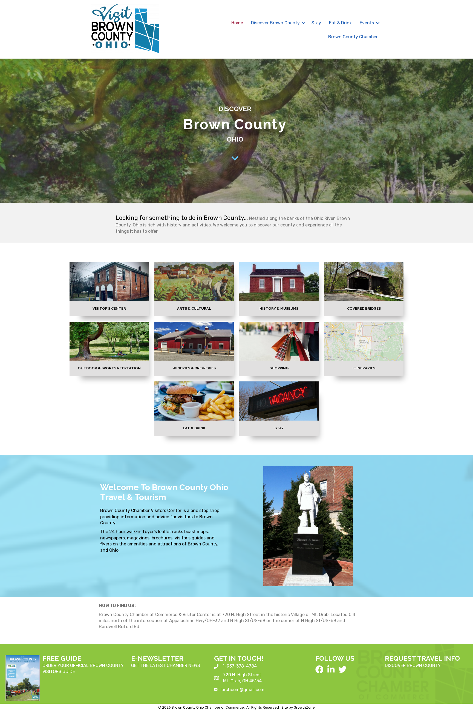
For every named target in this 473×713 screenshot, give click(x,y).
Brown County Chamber (353, 36)
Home (237, 22)
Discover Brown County (275, 22)
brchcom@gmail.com (242, 689)
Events (367, 22)
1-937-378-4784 (240, 666)
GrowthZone (304, 707)
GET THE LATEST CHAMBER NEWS (165, 665)
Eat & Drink (340, 22)
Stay (316, 22)
